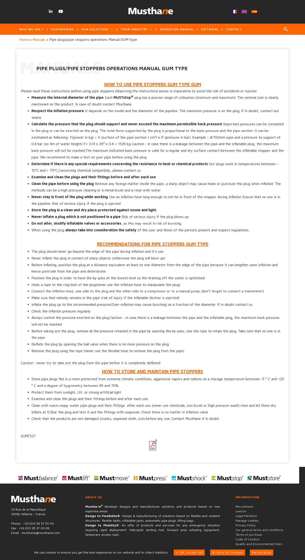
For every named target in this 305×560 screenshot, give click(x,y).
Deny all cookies (229, 552)
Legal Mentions (246, 516)
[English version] (244, 11)
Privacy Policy (246, 525)
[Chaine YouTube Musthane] (61, 11)
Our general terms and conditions (259, 530)
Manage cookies (247, 520)
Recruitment (244, 506)
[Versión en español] (254, 11)
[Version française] (234, 11)
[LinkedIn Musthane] (51, 11)
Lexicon (241, 511)
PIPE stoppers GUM (174, 243)
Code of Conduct (247, 539)
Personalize (261, 552)
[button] (286, 29)
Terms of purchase (249, 534)
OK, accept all (191, 552)
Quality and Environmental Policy (259, 544)
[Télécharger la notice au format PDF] (152, 445)
